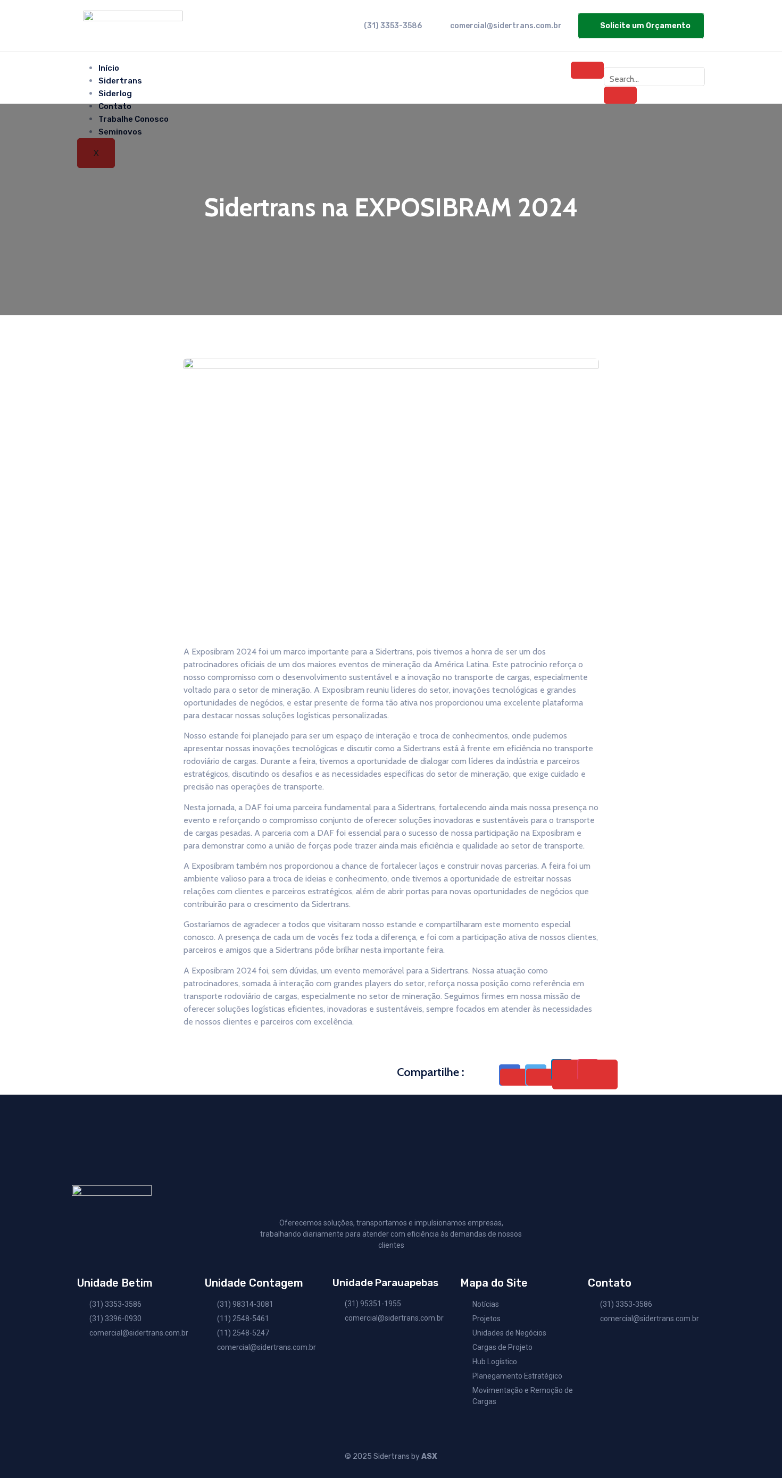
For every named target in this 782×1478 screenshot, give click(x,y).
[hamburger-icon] (587, 70)
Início (108, 68)
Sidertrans (120, 81)
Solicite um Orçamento (645, 25)
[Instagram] (681, 59)
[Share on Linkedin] (572, 1074)
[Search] (620, 95)
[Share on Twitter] (542, 1077)
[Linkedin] (691, 59)
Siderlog (115, 93)
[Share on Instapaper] (598, 1074)
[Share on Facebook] (516, 1077)
